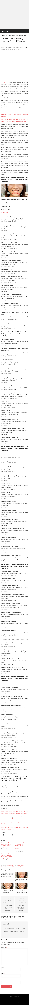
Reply (5, 934)
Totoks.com (4, 31)
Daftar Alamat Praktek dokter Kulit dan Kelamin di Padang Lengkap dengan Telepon (7, 845)
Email (3, 973)
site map (17, 1002)
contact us (12, 1002)
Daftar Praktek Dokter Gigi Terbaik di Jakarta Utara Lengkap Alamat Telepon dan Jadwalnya (6, 856)
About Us (24, 999)
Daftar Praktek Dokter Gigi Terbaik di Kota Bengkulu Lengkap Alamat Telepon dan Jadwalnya (19, 845)
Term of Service (6, 999)
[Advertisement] (14, 14)
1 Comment (21, 866)
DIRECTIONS (4, 212)
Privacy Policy (13, 999)
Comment (4, 947)
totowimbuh (4, 44)
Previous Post (9, 904)
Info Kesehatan (10, 865)
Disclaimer (19, 999)
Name (3, 967)
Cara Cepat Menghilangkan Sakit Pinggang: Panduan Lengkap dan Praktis (7, 874)
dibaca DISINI (9, 818)
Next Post (20, 904)
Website (3, 980)
